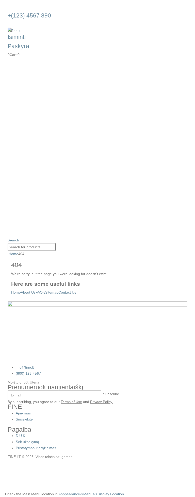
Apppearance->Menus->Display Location (91, 494)
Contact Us (67, 292)
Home (16, 292)
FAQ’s (40, 292)
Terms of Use (71, 402)
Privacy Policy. (101, 402)
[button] (13, 240)
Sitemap (51, 292)
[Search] (58, 247)
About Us (28, 292)
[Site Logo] (14, 30)
